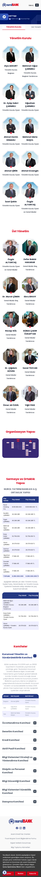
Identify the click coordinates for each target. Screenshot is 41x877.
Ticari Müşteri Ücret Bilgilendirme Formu (20, 838)
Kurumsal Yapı (25, 19)
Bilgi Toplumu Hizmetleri (20, 847)
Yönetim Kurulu (13, 27)
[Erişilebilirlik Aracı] (4, 872)
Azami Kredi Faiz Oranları (20, 834)
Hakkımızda (14, 19)
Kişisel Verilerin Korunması (20, 843)
